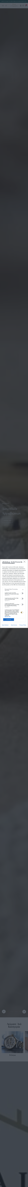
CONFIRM (8, 619)
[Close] (24, 562)
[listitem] (14, 590)
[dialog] (14, 593)
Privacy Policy (22, 625)
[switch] (22, 593)
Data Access (14, 625)
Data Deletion (5, 625)
